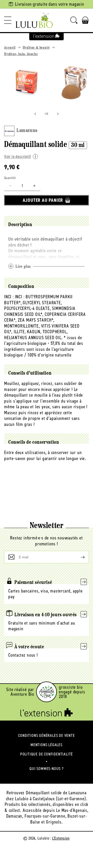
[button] (7, 20)
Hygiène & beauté (36, 48)
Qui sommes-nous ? (46, 768)
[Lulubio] (34, 20)
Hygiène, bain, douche (21, 54)
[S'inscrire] (78, 557)
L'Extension (61, 838)
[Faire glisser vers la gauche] (35, 114)
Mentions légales (46, 744)
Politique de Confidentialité (46, 754)
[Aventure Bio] (46, 691)
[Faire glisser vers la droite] (58, 114)
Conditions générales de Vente (46, 735)
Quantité (10, 177)
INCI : (9, 297)
